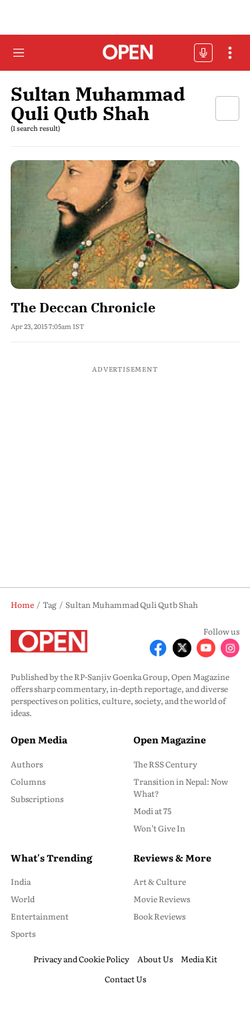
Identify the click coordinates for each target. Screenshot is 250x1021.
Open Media (39, 739)
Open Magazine (169, 739)
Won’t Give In (159, 828)
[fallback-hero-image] (125, 224)
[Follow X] (182, 648)
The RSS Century (165, 764)
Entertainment (40, 916)
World (23, 899)
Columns (28, 781)
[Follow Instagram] (230, 648)
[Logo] (125, 53)
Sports (23, 934)
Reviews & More (172, 857)
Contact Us (125, 979)
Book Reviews (159, 916)
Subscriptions (37, 799)
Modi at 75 (152, 811)
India (21, 882)
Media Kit (199, 959)
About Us (155, 959)
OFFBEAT (203, 52)
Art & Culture (159, 882)
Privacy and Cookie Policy (81, 959)
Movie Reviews (161, 899)
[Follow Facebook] (158, 648)
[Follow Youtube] (206, 648)
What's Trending (51, 857)
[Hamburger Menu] (19, 53)
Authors (27, 764)
